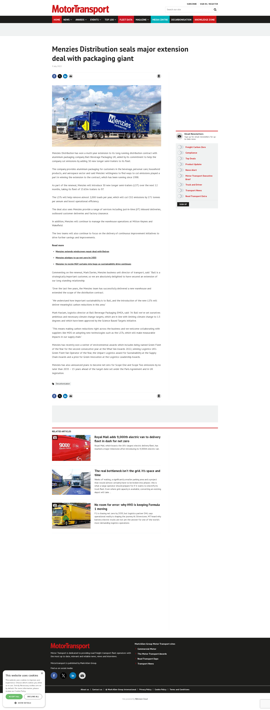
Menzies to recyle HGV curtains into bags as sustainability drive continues (93, 263)
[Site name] (80, 13)
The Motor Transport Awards (152, 653)
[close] (161, 70)
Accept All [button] (14, 696)
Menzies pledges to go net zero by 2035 (76, 257)
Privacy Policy (145, 689)
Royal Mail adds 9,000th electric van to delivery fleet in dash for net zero (127, 439)
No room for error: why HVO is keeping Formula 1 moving (127, 507)
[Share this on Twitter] (60, 76)
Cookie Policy (160, 689)
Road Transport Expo (148, 658)
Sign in (126, 70)
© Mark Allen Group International (120, 689)
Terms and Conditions (179, 689)
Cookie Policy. (20, 691)
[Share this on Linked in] (65, 76)
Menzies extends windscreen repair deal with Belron (82, 251)
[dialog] (24, 688)
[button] (24, 702)
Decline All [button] (33, 696)
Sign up (183, 204)
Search (215, 9)
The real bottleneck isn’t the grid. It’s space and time (127, 473)
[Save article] (159, 76)
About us (85, 689)
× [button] (42, 673)
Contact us (97, 689)
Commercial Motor (147, 648)
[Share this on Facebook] (54, 76)
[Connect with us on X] (63, 675)
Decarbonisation (63, 383)
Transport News (146, 663)
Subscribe (192, 4)
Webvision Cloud (141, 699)
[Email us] (82, 675)
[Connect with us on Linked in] (72, 675)
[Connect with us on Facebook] (54, 675)
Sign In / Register (209, 4)
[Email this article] (70, 76)
